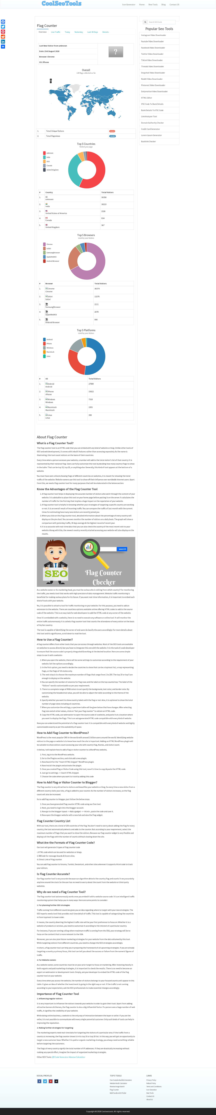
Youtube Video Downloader (152, 41)
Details (105, 32)
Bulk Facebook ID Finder (118, 1093)
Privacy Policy (151, 1080)
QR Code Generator (60, 1057)
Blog (164, 4)
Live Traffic (55, 32)
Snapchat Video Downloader (153, 72)
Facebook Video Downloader (153, 47)
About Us (149, 1099)
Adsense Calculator (77, 1057)
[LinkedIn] (3, 41)
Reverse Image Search (117, 1086)
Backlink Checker (148, 141)
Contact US (174, 4)
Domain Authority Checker (152, 122)
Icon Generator (128, 4)
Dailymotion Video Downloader (154, 91)
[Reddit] (3, 36)
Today (67, 32)
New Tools (153, 4)
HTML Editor (146, 97)
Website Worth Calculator (118, 1083)
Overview (42, 32)
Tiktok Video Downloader (152, 60)
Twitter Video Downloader (152, 54)
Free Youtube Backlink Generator (121, 1080)
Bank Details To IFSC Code (152, 110)
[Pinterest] (3, 31)
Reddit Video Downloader (151, 79)
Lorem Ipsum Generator (151, 135)
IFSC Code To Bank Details (152, 104)
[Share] (3, 46)
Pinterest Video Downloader (153, 85)
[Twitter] (3, 26)
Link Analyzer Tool (149, 116)
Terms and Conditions (153, 1086)
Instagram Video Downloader (153, 35)
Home (141, 4)
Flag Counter (114, 1090)
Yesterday (79, 32)
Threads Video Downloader (152, 66)
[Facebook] (3, 21)
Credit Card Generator (150, 129)
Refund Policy (151, 1083)
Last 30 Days (92, 32)
